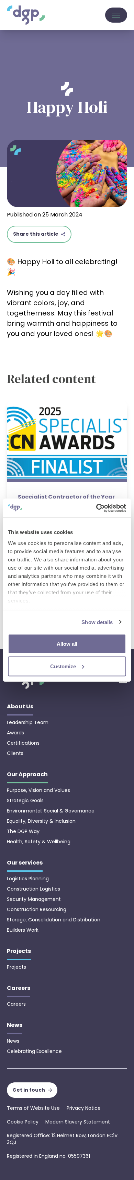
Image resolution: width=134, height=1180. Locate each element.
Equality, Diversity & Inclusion (41, 821)
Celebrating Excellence (34, 1051)
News (13, 1041)
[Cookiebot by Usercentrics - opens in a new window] (96, 508)
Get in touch (28, 1089)
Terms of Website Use (33, 1108)
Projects (16, 967)
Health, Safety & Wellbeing (38, 841)
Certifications (23, 743)
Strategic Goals (25, 800)
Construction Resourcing (36, 909)
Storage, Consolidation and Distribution (53, 919)
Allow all (67, 644)
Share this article (35, 234)
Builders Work (22, 930)
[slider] (67, 494)
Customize (63, 666)
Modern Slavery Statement (77, 1121)
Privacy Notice (84, 1108)
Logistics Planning (28, 878)
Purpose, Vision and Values (38, 790)
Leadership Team (27, 722)
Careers (16, 1004)
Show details (97, 622)
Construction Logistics (33, 888)
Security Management (34, 899)
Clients (15, 753)
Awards (15, 732)
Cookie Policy (22, 1121)
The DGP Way (23, 831)
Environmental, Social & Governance (50, 810)
